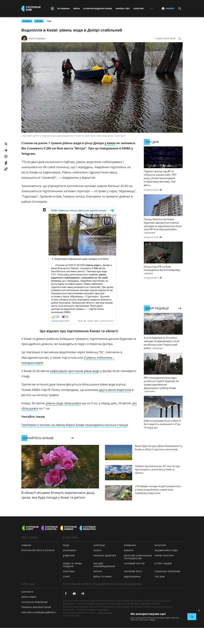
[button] (6, 144)
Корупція (99, 545)
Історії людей (163, 563)
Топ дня (160, 576)
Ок (191, 616)
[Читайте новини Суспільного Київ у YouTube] (74, 594)
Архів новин (28, 596)
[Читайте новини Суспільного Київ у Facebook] (66, 594)
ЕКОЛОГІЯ (27, 21)
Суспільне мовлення (34, 602)
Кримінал (130, 545)
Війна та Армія (102, 576)
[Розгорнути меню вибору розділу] (52, 8)
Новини (26, 545)
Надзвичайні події (166, 550)
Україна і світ (123, 8)
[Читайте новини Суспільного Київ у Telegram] (83, 594)
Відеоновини (132, 576)
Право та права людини (72, 565)
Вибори (128, 550)
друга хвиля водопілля (115, 390)
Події (49, 21)
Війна (76, 8)
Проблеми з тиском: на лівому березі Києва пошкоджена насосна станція (74, 425)
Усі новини (63, 8)
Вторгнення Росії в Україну (38, 550)
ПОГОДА (39, 21)
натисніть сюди (105, 612)
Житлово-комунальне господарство (138, 557)
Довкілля (69, 555)
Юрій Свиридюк (37, 38)
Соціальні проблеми (167, 571)
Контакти (27, 591)
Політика (69, 571)
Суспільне (103, 609)
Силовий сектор (134, 563)
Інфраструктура (164, 555)
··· (151, 8)
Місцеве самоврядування (104, 565)
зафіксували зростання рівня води (74, 371)
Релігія (97, 571)
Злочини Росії (133, 571)
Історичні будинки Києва (97, 8)
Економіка (69, 550)
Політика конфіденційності (38, 612)
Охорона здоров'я (104, 555)
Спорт (66, 576)
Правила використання (36, 607)
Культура (139, 8)
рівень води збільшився (63, 403)
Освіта (97, 550)
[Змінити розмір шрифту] (179, 38)
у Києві (110, 143)
